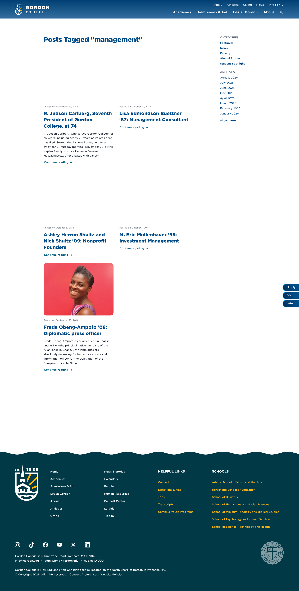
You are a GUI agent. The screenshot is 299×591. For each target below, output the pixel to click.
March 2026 (228, 103)
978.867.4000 (94, 560)
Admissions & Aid (212, 12)
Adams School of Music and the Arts (237, 482)
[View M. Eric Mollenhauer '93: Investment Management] (154, 211)
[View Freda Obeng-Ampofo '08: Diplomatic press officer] (78, 317)
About (269, 12)
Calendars (111, 479)
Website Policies (111, 574)
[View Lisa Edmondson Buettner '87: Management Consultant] (154, 89)
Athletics (232, 4)
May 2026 (227, 93)
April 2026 (227, 98)
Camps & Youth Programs (175, 512)
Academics (182, 12)
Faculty (225, 53)
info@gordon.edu (27, 560)
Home (54, 471)
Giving (247, 4)
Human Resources (116, 493)
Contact (163, 482)
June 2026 (227, 87)
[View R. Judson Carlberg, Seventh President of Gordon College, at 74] (78, 107)
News (260, 4)
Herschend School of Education (233, 489)
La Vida (109, 508)
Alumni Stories (230, 58)
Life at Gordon (245, 12)
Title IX (109, 515)
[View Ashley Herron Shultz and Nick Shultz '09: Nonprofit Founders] (78, 214)
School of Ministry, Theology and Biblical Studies (245, 512)
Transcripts (166, 504)
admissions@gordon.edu (62, 560)
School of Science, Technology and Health (241, 526)
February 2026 (230, 108)
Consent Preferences (84, 574)
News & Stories (114, 471)
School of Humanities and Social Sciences (240, 504)
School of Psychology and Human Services (241, 519)
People (109, 486)
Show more (228, 120)
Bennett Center (114, 501)
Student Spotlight (232, 63)
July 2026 (227, 82)
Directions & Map (170, 489)
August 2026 (229, 77)
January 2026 (229, 113)
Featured (226, 43)
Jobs (161, 497)
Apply (218, 4)
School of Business (225, 497)
